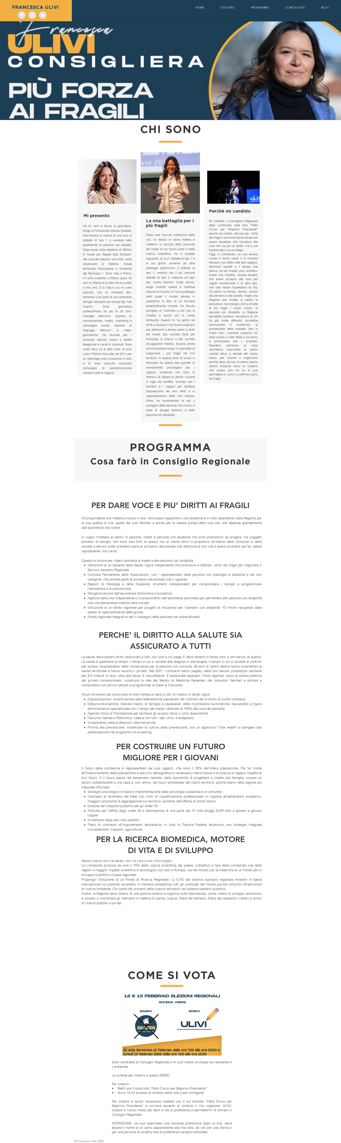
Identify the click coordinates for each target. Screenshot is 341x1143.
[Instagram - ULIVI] (32, 15)
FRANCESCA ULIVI (35, 7)
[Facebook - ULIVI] (22, 15)
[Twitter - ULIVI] (43, 15)
